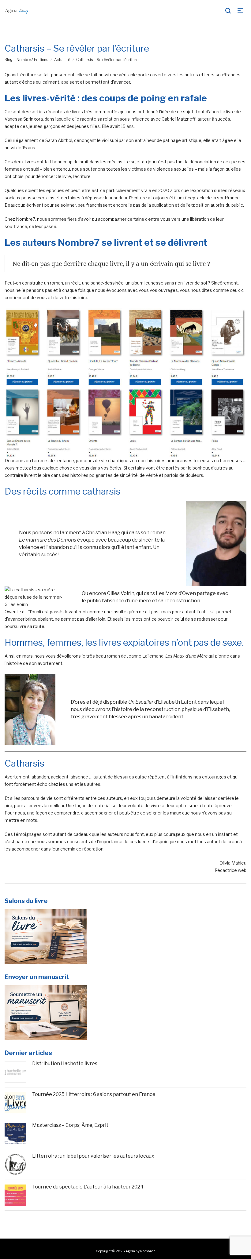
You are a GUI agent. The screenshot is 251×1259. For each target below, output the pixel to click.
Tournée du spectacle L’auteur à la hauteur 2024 (88, 1187)
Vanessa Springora (24, 119)
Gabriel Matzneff (179, 119)
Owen (11, 611)
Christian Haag (102, 532)
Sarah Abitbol (58, 140)
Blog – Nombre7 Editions (26, 59)
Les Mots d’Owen (176, 593)
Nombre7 (25, 219)
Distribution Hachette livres (64, 1063)
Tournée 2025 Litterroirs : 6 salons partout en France (93, 1094)
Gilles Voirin (120, 593)
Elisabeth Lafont (177, 702)
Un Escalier (140, 702)
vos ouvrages (164, 290)
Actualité (62, 59)
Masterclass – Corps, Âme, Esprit (70, 1125)
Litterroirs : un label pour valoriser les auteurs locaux (93, 1156)
